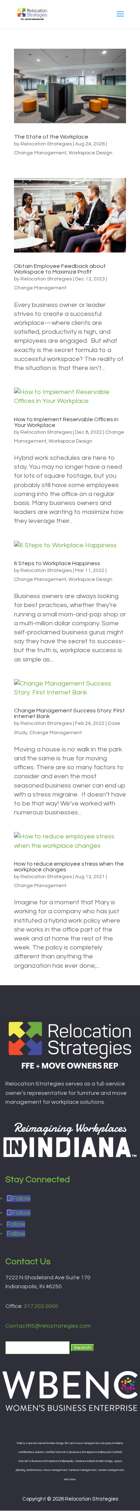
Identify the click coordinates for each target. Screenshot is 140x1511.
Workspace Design (90, 152)
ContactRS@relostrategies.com (48, 1326)
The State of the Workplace (51, 137)
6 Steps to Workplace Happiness (57, 563)
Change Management (40, 152)
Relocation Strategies (46, 143)
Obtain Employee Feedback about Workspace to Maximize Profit (60, 269)
